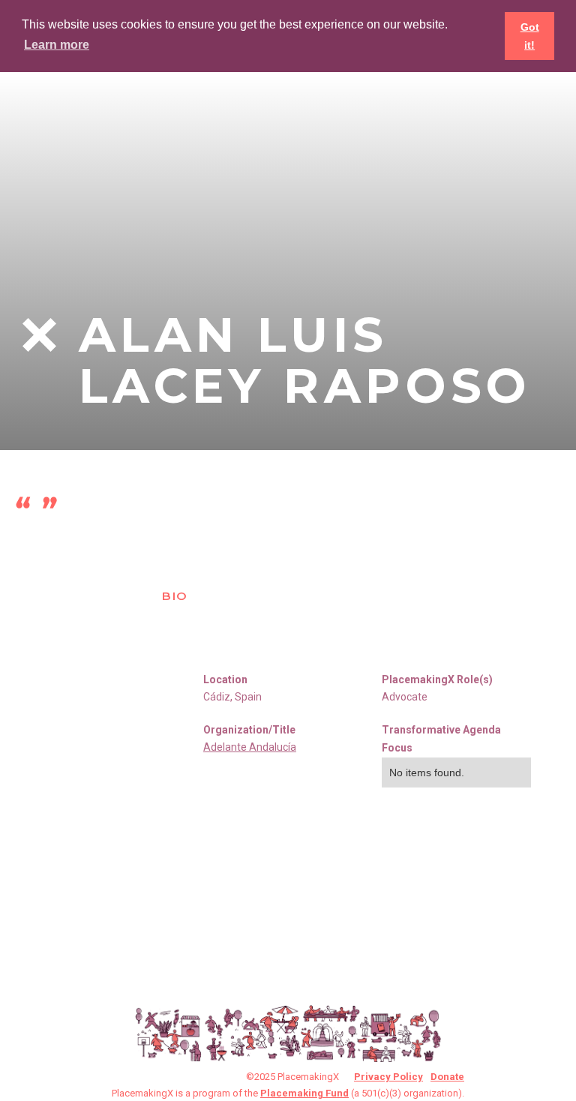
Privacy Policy (388, 1076)
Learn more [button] (56, 44)
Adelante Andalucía (249, 747)
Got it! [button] (529, 36)
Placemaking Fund (304, 1093)
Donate (447, 1076)
